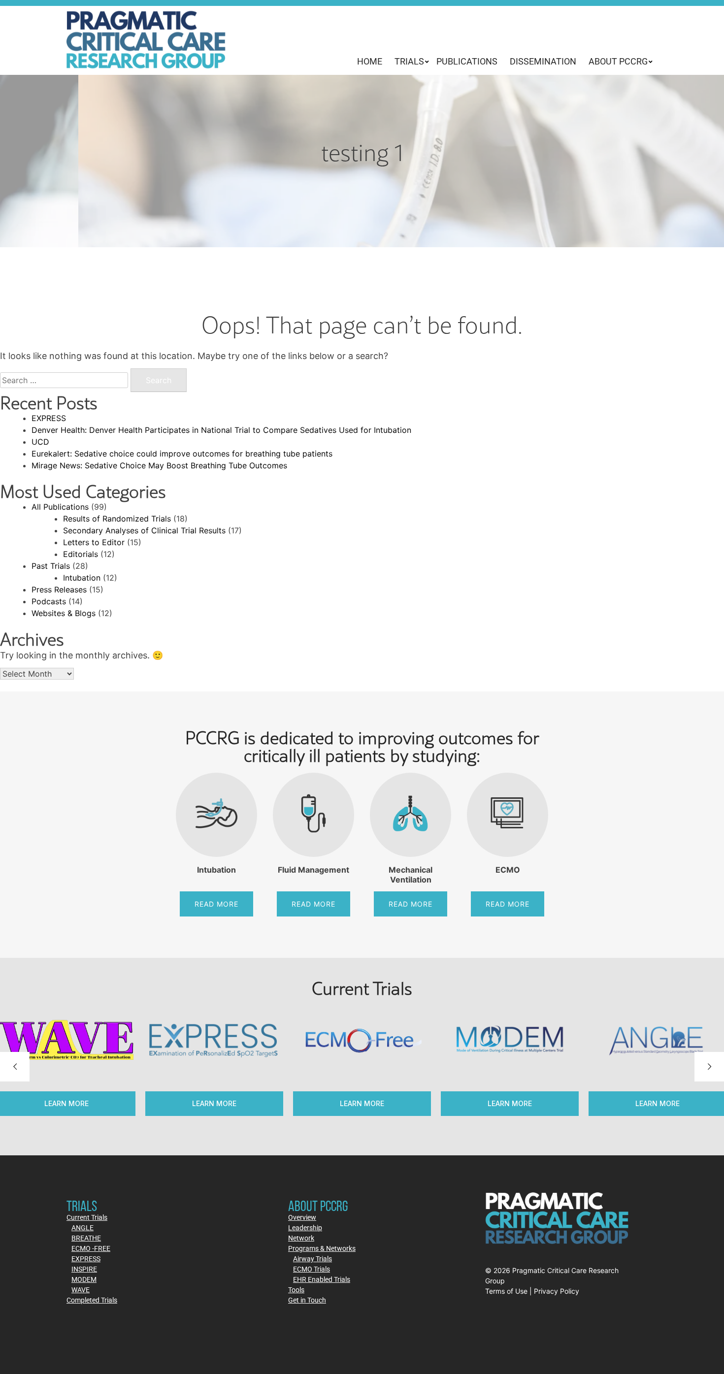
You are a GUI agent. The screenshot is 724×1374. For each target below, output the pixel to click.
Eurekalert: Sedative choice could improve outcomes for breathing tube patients (182, 453)
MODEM (84, 1279)
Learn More (214, 1103)
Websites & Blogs (64, 613)
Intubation (81, 578)
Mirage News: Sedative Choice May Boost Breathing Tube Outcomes (159, 465)
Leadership (305, 1227)
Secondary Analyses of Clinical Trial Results (144, 530)
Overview (302, 1217)
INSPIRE (84, 1269)
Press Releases (59, 589)
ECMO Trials (311, 1269)
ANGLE (82, 1227)
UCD (40, 442)
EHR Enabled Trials (321, 1279)
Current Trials (86, 1217)
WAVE (80, 1289)
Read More (216, 904)
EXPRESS (49, 418)
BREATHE (86, 1238)
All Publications (60, 507)
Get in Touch (307, 1300)
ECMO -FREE (90, 1248)
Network (301, 1238)
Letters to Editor (94, 542)
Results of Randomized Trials (117, 518)
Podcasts (49, 601)
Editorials (80, 554)
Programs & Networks (322, 1248)
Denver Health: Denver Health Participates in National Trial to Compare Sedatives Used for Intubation (221, 430)
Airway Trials (312, 1258)
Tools (296, 1289)
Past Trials (51, 566)
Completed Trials (91, 1300)
